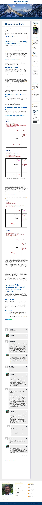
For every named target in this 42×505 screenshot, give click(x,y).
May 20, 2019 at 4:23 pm (12, 367)
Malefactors (18, 487)
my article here (12, 103)
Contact (17, 495)
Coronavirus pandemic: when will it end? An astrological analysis (36, 66)
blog (8, 317)
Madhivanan (12, 335)
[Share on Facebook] (6, 319)
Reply (26, 329)
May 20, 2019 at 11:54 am (13, 355)
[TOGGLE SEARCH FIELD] (39, 18)
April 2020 (30, 487)
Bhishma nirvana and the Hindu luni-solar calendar (35, 61)
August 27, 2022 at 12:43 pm (14, 426)
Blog (16, 484)
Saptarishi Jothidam (21, 1)
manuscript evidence (20, 103)
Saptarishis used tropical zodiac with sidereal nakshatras (35, 98)
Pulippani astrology (18, 313)
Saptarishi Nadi (36, 40)
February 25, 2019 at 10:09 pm (14, 336)
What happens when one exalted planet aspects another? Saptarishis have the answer (35, 75)
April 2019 (30, 493)
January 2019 (31, 496)
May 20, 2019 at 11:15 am (12, 342)
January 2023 (31, 484)
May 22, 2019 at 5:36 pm (12, 389)
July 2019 (30, 490)
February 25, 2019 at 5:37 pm (12, 330)
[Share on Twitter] (8, 319)
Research (35, 106)
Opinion (35, 104)
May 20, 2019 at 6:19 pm (13, 375)
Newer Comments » (25, 455)
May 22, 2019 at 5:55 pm (13, 412)
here (23, 50)
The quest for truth (35, 84)
